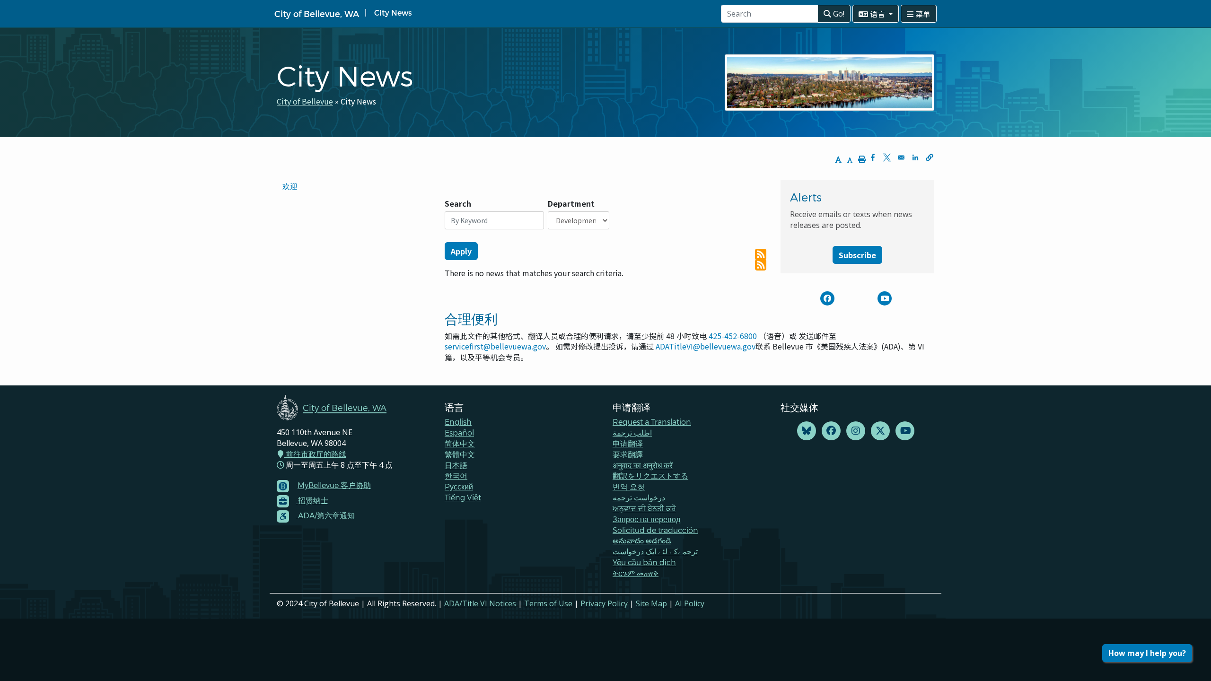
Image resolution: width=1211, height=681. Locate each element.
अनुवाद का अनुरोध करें (643, 465)
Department (571, 203)
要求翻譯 (628, 454)
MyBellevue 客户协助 (334, 484)
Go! (837, 14)
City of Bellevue (305, 101)
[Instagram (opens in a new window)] (855, 431)
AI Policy (689, 603)
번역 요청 (629, 486)
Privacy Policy (604, 603)
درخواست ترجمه (639, 497)
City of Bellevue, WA (316, 13)
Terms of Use (548, 603)
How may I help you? (1147, 653)
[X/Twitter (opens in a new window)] (880, 431)
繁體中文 (460, 454)
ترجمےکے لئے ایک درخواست (655, 551)
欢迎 (290, 186)
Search (458, 203)
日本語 (456, 465)
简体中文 (460, 443)
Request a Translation (652, 421)
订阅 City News (760, 254)
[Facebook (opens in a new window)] (831, 431)
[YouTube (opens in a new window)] (904, 431)
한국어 (456, 475)
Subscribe (857, 255)
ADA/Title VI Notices (480, 603)
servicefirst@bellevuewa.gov (495, 346)
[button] (929, 157)
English (458, 421)
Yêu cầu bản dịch (644, 562)
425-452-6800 (733, 335)
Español (459, 432)
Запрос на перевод (646, 519)
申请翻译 (628, 443)
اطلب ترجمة (632, 432)
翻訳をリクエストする (650, 475)
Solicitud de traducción (655, 529)
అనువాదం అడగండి (642, 540)
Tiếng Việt (463, 497)
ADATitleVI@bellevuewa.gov (705, 346)
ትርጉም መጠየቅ (635, 572)
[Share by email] (901, 157)
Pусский (459, 486)
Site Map (651, 603)
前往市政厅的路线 (315, 454)
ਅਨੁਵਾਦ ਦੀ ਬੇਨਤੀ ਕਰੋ (644, 508)
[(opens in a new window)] (827, 298)
